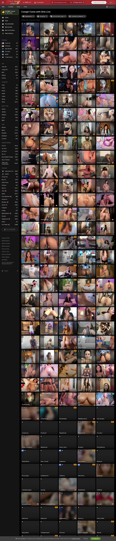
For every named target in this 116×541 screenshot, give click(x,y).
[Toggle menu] (3, 2)
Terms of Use (5, 251)
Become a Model (6, 254)
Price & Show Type (58, 16)
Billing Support (6, 240)
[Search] (71, 2)
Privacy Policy (5, 249)
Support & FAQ (6, 238)
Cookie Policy (76, 538)
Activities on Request (77, 16)
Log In (110, 2)
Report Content (6, 243)
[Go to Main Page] (14, 2)
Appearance (28, 16)
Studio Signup (5, 257)
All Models (4, 259)
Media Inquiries (6, 246)
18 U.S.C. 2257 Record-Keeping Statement (8, 263)
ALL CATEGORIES (10, 229)
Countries (42, 16)
